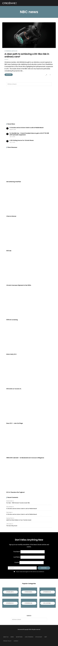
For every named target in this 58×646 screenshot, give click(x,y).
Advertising (19, 637)
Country (16, 562)
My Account (39, 637)
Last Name (16, 557)
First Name (16, 552)
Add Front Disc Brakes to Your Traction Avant (18, 520)
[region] (29, 105)
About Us (5, 637)
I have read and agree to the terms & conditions (30, 572)
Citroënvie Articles (11, 51)
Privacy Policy (7, 641)
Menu (54, 2)
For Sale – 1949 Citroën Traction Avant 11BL (18, 503)
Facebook (27, 633)
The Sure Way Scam (11, 525)
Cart (45, 637)
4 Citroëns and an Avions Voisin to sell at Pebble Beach (21, 508)
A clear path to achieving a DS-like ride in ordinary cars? (27, 55)
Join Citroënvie (29, 637)
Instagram (31, 633)
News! (12, 637)
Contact (16, 641)
